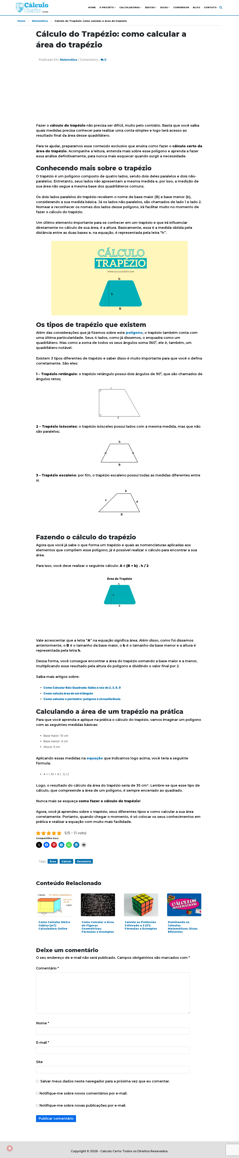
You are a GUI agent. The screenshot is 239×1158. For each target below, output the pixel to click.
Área (52, 861)
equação (95, 758)
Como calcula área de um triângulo (68, 693)
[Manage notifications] (10, 1148)
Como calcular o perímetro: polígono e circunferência (82, 699)
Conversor (181, 7)
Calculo (66, 861)
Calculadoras (129, 7)
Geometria (84, 861)
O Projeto (106, 7)
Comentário (47, 968)
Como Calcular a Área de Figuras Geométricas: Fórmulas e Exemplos (98, 926)
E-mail (42, 1043)
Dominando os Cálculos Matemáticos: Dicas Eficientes (183, 926)
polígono (134, 333)
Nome (42, 1023)
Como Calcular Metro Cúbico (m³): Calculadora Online (54, 925)
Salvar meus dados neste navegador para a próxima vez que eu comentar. (105, 1081)
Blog (196, 7)
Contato (210, 7)
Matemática (40, 21)
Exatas (150, 7)
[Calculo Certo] (32, 7)
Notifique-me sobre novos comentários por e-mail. (83, 1093)
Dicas (164, 7)
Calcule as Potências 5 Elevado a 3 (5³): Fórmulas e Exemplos (141, 925)
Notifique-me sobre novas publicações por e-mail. (82, 1105)
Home (92, 7)
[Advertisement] (119, 95)
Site (39, 1062)
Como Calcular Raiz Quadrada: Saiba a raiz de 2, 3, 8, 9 (82, 687)
